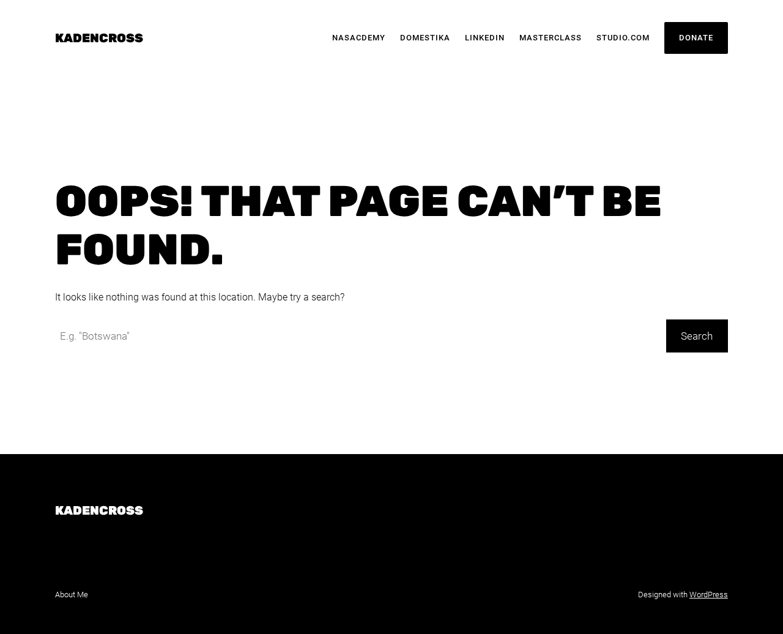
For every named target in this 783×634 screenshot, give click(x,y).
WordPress (708, 594)
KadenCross (99, 38)
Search (697, 336)
